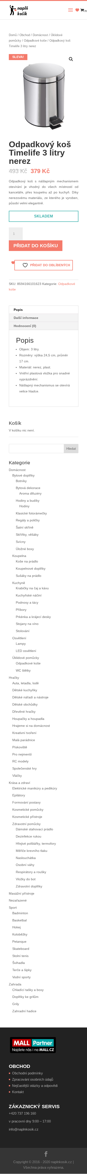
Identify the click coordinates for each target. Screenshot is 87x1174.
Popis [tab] (18, 310)
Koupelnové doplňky (30, 568)
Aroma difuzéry (30, 493)
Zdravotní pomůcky (26, 824)
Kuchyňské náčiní (29, 595)
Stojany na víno (27, 624)
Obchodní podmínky (27, 1073)
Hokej (16, 927)
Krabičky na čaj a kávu (32, 588)
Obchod (24, 35)
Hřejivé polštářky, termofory (36, 843)
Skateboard (20, 949)
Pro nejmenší (22, 754)
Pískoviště (19, 747)
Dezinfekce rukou (28, 836)
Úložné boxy (25, 549)
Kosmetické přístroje (27, 817)
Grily (15, 1004)
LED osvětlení (26, 651)
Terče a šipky (22, 970)
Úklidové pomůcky (25, 658)
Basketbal (19, 920)
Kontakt (18, 1092)
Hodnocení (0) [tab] (25, 326)
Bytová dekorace (28, 488)
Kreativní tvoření (24, 733)
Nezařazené (18, 900)
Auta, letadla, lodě (25, 683)
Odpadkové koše (35, 40)
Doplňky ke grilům (25, 997)
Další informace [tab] (26, 318)
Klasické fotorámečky (31, 513)
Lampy (21, 643)
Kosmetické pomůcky (27, 809)
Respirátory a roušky (31, 872)
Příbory (21, 609)
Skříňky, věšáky (27, 534)
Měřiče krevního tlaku (32, 851)
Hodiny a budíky (27, 500)
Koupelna (19, 556)
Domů (13, 35)
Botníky (21, 481)
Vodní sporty (21, 977)
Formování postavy (26, 802)
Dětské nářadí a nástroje (30, 697)
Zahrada (15, 984)
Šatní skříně (24, 527)
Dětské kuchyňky (24, 690)
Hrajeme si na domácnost (31, 726)
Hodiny (24, 506)
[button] (71, 59)
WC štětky (23, 670)
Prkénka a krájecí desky (33, 617)
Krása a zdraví (19, 783)
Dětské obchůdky (25, 704)
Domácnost (40, 35)
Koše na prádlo (27, 561)
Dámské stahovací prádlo (35, 829)
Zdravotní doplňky (29, 886)
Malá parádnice (23, 740)
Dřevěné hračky (23, 711)
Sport (13, 907)
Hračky (14, 677)
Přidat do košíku (35, 245)
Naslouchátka (26, 858)
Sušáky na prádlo (28, 576)
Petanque (19, 941)
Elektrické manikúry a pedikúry (34, 788)
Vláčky (17, 775)
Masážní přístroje (21, 893)
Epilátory (18, 795)
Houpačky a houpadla (28, 719)
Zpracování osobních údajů (32, 1079)
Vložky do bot (25, 879)
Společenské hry (24, 768)
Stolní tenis (20, 956)
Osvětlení (19, 638)
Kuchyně (18, 583)
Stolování (22, 631)
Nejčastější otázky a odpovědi (35, 1086)
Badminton (20, 913)
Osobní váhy (25, 865)
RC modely (20, 761)
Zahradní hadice (24, 1011)
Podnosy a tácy (27, 602)
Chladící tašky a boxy (28, 990)
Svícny (21, 542)
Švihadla (18, 963)
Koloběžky (19, 934)
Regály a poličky (28, 520)
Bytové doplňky (23, 475)
